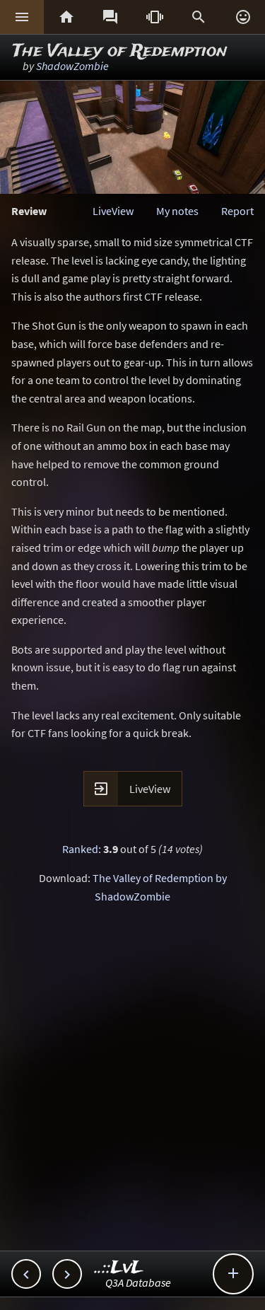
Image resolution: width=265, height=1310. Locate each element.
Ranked (80, 849)
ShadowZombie (72, 66)
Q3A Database (138, 1282)
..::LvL (119, 1268)
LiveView (113, 211)
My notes (177, 211)
